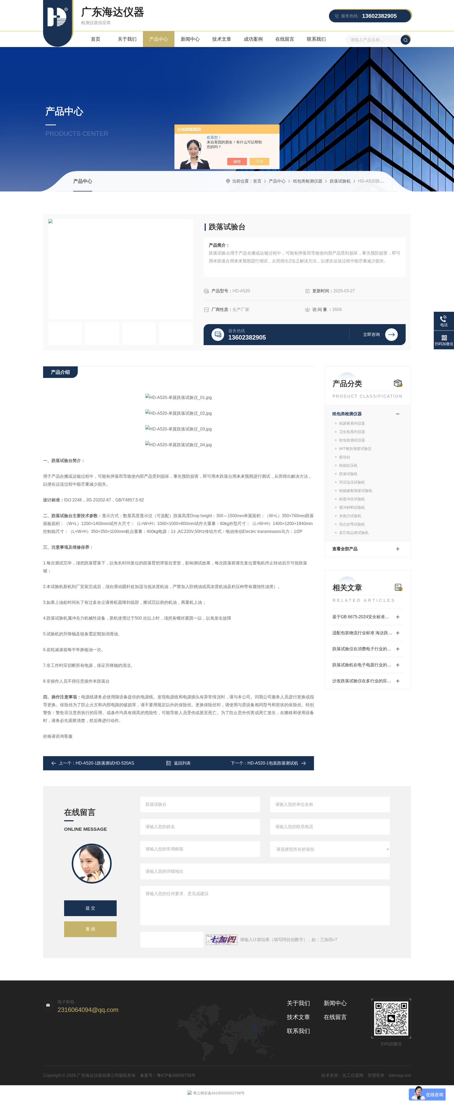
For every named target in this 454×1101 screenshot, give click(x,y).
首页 (95, 39)
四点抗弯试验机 (352, 524)
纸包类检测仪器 (307, 181)
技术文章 (221, 39)
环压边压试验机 (352, 482)
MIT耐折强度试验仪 (355, 448)
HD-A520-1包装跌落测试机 (272, 763)
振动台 (344, 457)
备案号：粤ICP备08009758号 (167, 1075)
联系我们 (316, 39)
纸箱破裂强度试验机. (356, 491)
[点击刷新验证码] (222, 939)
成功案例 (253, 39)
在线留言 (284, 39)
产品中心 (158, 39)
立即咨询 (371, 334)
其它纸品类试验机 (354, 533)
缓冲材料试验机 (352, 507)
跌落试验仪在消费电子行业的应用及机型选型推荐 (367, 649)
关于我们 (127, 39)
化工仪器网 (352, 1075)
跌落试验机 (340, 181)
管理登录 (376, 1075)
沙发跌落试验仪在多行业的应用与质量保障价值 (367, 681)
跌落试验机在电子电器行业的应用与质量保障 (367, 665)
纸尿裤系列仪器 (352, 423)
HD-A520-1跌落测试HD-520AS (105, 763)
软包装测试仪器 (352, 440)
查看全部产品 (345, 549)
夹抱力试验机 (350, 516)
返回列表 (182, 763)
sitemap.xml (400, 1075)
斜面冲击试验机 (352, 499)
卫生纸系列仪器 (352, 432)
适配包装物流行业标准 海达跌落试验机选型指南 (367, 633)
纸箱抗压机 (348, 465)
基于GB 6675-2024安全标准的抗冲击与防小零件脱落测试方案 (367, 617)
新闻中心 (190, 39)
